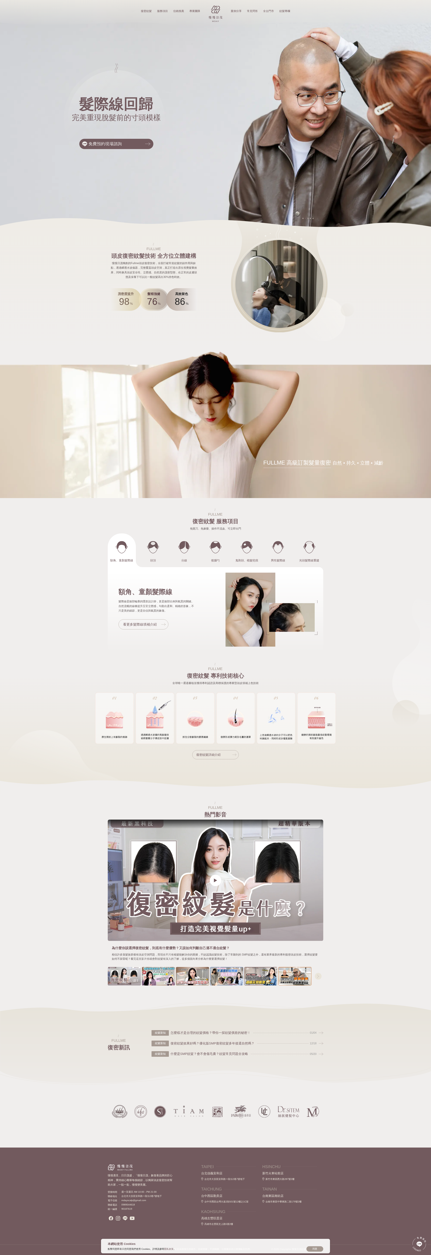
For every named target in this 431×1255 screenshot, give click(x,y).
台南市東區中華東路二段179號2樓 (284, 1201)
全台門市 (268, 11)
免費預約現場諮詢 (105, 143)
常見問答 (252, 11)
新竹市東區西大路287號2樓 (280, 1179)
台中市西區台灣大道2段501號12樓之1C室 (226, 1201)
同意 (314, 1248)
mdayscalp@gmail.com (133, 1200)
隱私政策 (169, 1249)
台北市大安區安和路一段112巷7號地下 (224, 1179)
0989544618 (128, 1204)
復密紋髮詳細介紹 (208, 754)
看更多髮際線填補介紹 (140, 624)
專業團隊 (194, 11)
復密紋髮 (146, 11)
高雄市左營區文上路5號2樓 (218, 1224)
